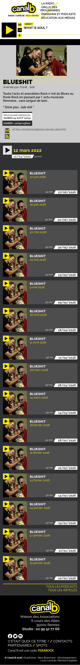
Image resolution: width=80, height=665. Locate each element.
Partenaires (20, 645)
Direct (29, 24)
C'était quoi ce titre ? (28, 641)
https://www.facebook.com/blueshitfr (39, 129)
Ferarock (46, 650)
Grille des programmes (50, 9)
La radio (47, 3)
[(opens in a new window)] (10, 636)
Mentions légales (67, 660)
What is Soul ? (35, 28)
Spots (41, 645)
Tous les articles (62, 590)
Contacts (62, 641)
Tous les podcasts (61, 586)
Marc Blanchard (46, 657)
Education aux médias (58, 17)
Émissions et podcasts (58, 14)
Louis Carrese (48, 660)
